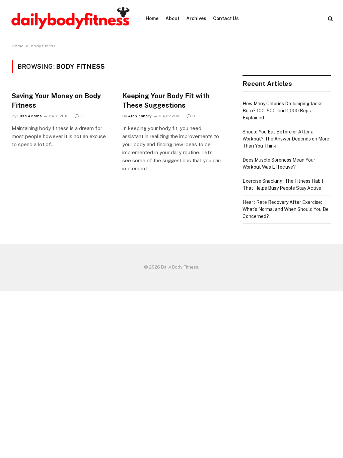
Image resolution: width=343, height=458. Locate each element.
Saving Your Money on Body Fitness (56, 100)
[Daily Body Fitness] (70, 18)
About (172, 18)
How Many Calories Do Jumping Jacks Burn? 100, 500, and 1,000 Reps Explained (283, 110)
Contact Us (226, 18)
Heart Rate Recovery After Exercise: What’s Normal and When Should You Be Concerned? (286, 209)
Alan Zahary (140, 116)
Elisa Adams (29, 116)
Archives (196, 18)
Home (152, 18)
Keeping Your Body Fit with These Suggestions (166, 100)
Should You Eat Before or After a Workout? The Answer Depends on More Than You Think (286, 139)
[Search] (330, 18)
